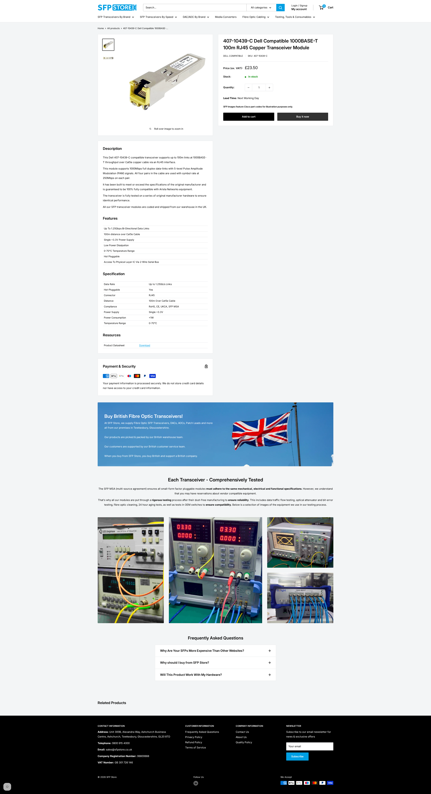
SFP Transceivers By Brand (114, 16)
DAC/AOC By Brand (194, 16)
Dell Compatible (233, 55)
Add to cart (248, 116)
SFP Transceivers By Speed (156, 16)
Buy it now (302, 116)
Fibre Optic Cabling (254, 16)
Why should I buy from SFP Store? (184, 662)
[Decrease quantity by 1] (248, 87)
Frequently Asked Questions (202, 731)
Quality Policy (244, 742)
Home (101, 28)
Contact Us (242, 731)
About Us (241, 737)
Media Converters (226, 16)
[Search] (280, 7)
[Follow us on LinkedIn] (195, 783)
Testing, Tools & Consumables (293, 16)
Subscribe (297, 756)
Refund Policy (193, 742)
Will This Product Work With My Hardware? (191, 674)
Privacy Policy (193, 737)
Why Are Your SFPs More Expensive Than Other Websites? (202, 650)
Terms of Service (195, 747)
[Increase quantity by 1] (269, 87)
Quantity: (229, 87)
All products (113, 28)
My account (299, 9)
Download (144, 345)
